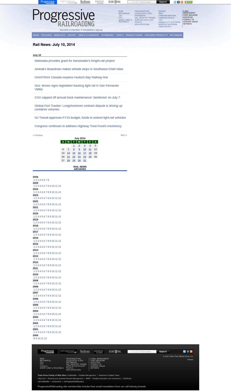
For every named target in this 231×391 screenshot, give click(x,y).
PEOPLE (138, 22)
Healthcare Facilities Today (109, 375)
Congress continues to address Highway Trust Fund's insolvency (78, 126)
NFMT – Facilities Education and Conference (103, 378)
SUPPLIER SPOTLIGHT (144, 20)
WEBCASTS (59, 35)
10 (53, 186)
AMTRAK (162, 11)
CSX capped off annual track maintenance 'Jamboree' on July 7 (77, 97)
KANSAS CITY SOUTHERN (169, 22)
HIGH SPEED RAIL (142, 24)
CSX (160, 20)
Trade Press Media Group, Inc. (181, 356)
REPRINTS (187, 24)
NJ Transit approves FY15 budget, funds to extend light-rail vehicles (80, 117)
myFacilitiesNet (43, 381)
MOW (121, 11)
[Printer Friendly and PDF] (189, 2)
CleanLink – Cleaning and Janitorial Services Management (60, 378)
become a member (70, 29)
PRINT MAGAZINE (190, 15)
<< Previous (38, 135)
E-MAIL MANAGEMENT (189, 12)
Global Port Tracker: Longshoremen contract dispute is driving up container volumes (78, 107)
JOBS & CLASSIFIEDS (88, 35)
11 (56, 186)
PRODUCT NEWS (134, 35)
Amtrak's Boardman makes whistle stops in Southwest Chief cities (79, 69)
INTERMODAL (140, 15)
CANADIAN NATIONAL (167, 15)
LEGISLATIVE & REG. (143, 13)
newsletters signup (92, 29)
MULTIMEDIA (176, 35)
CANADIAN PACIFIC (167, 18)
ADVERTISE (188, 17)
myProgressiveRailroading (74, 381)
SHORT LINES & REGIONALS (125, 21)
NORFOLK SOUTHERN (168, 24)
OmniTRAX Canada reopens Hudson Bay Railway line (71, 77)
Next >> (124, 135)
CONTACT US (188, 19)
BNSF (161, 13)
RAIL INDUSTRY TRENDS (145, 18)
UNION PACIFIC (165, 26)
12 (59, 186)
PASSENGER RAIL (142, 11)
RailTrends (127, 378)
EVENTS (72, 35)
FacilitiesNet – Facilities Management (81, 375)
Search (163, 2)
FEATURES (46, 35)
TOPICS (119, 35)
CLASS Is (44, 366)
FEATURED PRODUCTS (156, 35)
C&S (120, 15)
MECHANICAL (124, 13)
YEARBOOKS (107, 35)
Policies (190, 359)
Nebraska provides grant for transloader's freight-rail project (75, 60)
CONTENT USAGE (190, 21)
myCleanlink (56, 381)
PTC (120, 18)
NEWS (36, 35)
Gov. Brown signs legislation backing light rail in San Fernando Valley (77, 87)
